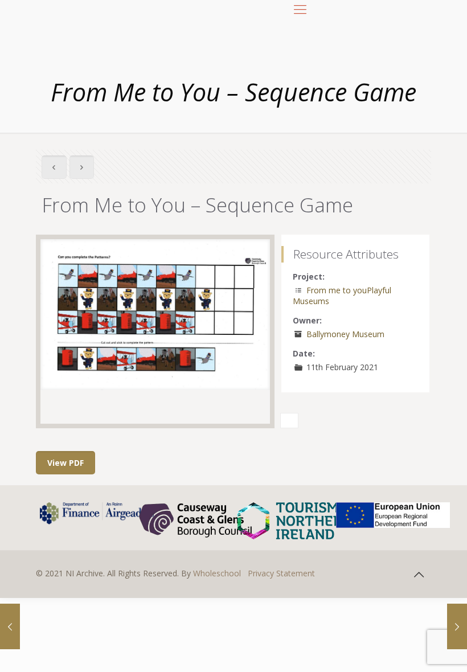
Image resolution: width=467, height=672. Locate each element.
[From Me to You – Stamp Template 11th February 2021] (457, 626)
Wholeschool (217, 573)
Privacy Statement (281, 573)
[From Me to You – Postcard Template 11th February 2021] (10, 626)
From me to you (336, 290)
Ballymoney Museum (345, 334)
